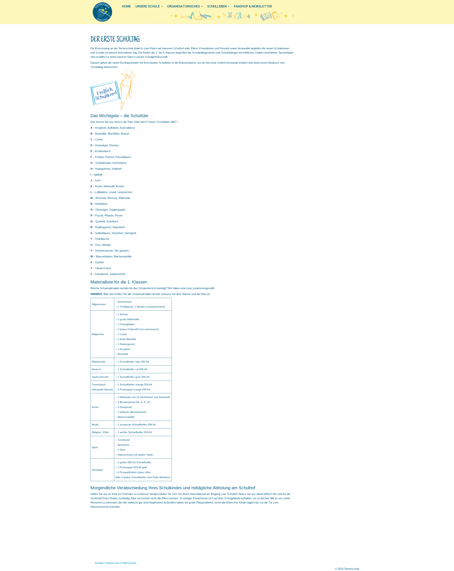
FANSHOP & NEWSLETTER (253, 6)
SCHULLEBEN (217, 6)
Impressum (113, 562)
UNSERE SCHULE (147, 6)
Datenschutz (129, 562)
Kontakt (99, 562)
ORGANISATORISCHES (183, 6)
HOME (126, 6)
